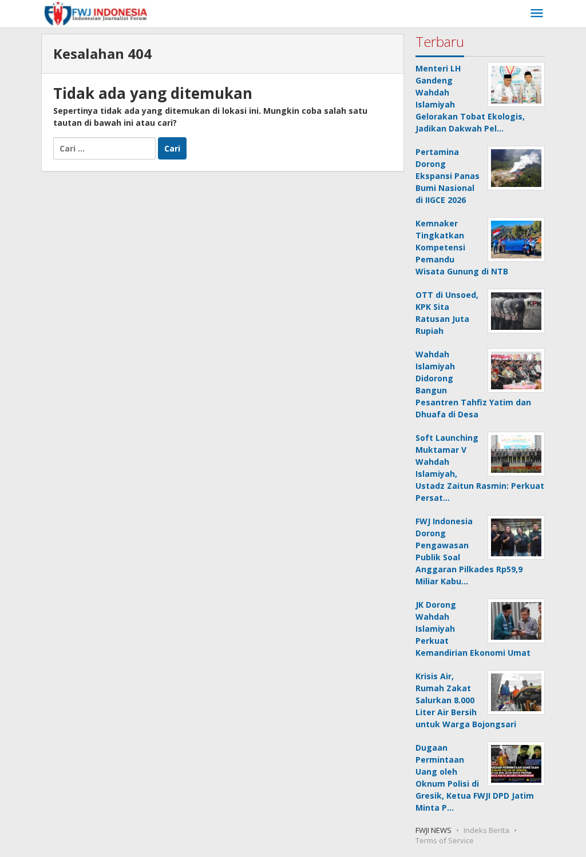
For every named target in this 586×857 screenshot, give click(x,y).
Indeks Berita (486, 830)
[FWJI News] (95, 13)
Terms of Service (444, 840)
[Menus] (537, 13)
